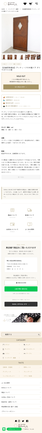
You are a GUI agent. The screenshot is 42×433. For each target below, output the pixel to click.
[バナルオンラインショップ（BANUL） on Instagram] (19, 421)
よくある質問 (5, 383)
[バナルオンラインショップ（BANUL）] (15, 421)
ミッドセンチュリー (9, 376)
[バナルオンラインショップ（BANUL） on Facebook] (27, 421)
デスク (7, 345)
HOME (3, 9)
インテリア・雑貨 (13, 9)
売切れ (18, 64)
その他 (3, 64)
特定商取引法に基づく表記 (9, 407)
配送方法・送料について (9, 402)
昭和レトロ (27, 367)
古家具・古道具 (7, 367)
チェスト (7, 349)
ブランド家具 (28, 376)
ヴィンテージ (28, 372)
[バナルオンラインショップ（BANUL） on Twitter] (23, 421)
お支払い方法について (8, 397)
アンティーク (7, 372)
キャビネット (30, 349)
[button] (4, 57)
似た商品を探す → (21, 87)
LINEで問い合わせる (21, 289)
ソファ (7, 353)
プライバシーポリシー (8, 411)
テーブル (29, 353)
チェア (28, 345)
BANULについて (6, 388)
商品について (5, 392)
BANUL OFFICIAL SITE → (21, 304)
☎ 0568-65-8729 (21, 283)
